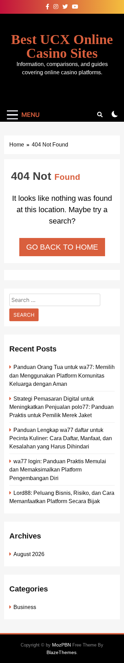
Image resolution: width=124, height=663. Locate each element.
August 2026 (28, 554)
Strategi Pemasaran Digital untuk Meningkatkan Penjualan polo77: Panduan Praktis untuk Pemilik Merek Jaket (61, 406)
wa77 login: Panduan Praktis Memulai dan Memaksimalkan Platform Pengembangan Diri (57, 469)
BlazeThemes (61, 652)
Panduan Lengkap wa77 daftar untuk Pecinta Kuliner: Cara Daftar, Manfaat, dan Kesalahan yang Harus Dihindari (60, 438)
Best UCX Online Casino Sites (62, 46)
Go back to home (62, 247)
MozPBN (61, 645)
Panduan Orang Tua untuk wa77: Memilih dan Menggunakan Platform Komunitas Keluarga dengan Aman (62, 375)
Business (24, 607)
